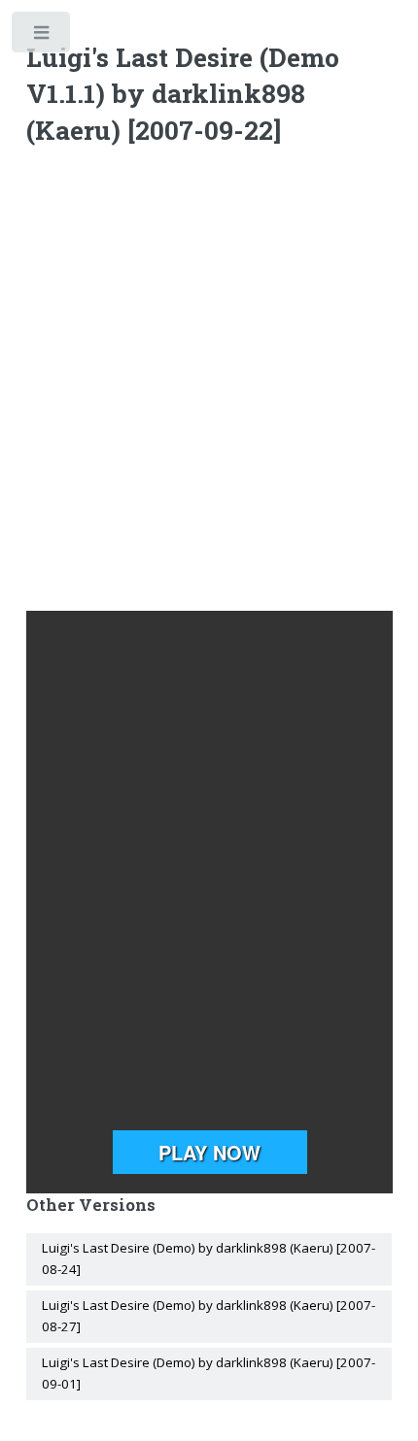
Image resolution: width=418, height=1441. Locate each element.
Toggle (42, 36)
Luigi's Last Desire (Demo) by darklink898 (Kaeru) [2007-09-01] (208, 1373)
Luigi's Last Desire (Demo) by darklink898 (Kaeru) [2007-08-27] (208, 1315)
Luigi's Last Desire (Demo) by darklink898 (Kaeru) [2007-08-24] (208, 1258)
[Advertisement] (209, 382)
